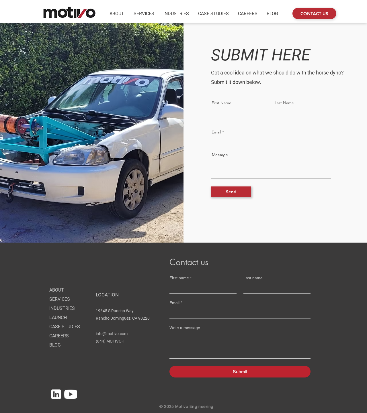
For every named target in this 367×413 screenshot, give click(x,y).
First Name (221, 103)
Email (216, 132)
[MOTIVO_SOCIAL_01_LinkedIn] (56, 394)
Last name (253, 278)
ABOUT (56, 290)
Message (220, 155)
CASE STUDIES (64, 326)
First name (180, 278)
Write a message (184, 327)
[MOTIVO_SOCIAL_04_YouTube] (70, 394)
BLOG (55, 345)
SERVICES (59, 299)
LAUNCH (58, 317)
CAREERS (59, 336)
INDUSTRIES (62, 308)
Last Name (284, 103)
